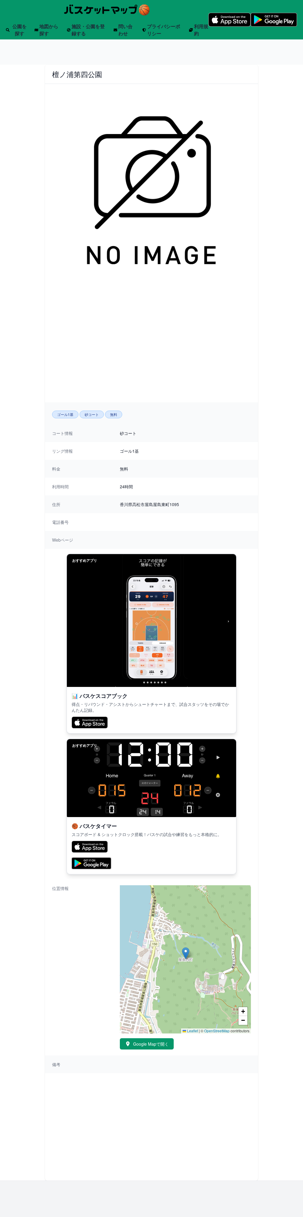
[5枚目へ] (155, 682)
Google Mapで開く (151, 1044)
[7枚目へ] (162, 682)
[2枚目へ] (144, 682)
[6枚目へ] (158, 682)
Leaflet (192, 1030)
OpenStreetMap (217, 1030)
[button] (185, 953)
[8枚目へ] (165, 682)
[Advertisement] (151, 46)
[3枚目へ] (148, 682)
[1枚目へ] (139, 682)
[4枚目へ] (151, 682)
